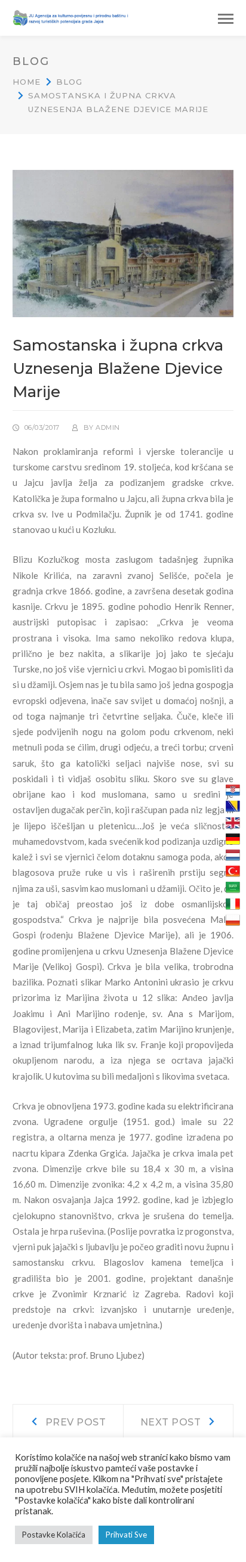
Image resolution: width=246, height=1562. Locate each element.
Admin (108, 427)
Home (27, 81)
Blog (69, 81)
